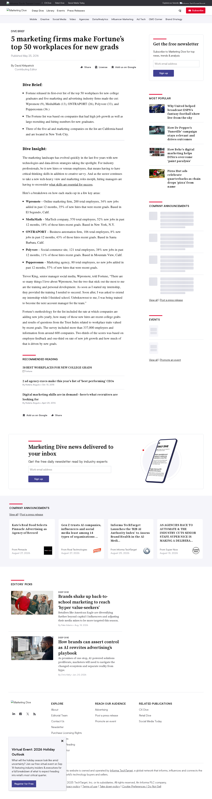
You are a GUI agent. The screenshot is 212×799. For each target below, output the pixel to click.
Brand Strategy (174, 19)
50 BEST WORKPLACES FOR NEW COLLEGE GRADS (57, 367)
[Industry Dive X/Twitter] (27, 714)
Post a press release (171, 300)
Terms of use (89, 786)
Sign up (163, 73)
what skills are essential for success (70, 184)
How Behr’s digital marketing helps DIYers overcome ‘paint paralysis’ (180, 155)
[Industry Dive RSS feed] (34, 714)
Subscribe (197, 10)
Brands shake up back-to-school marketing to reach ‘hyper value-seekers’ (84, 602)
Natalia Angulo (33, 384)
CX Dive (47, 3)
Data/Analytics (100, 19)
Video (73, 19)
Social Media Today (76, 3)
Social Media (59, 19)
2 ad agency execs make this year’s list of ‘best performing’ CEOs (68, 381)
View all (153, 300)
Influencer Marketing (122, 19)
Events (61, 10)
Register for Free (23, 783)
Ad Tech (141, 19)
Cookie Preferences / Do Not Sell (141, 786)
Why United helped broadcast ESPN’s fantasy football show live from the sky (183, 112)
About (54, 709)
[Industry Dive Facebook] (20, 714)
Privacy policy (72, 786)
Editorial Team (59, 715)
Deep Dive (38, 10)
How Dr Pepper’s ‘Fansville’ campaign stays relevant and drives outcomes (182, 133)
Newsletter (57, 727)
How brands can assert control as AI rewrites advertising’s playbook (88, 647)
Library (50, 10)
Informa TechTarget (121, 770)
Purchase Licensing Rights (66, 732)
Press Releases (76, 10)
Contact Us (57, 721)
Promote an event (170, 360)
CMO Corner (155, 19)
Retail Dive (59, 3)
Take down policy (110, 786)
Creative (44, 19)
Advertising (101, 709)
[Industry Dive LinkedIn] (13, 714)
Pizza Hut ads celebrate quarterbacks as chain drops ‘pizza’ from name (184, 178)
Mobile (33, 19)
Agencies (84, 19)
